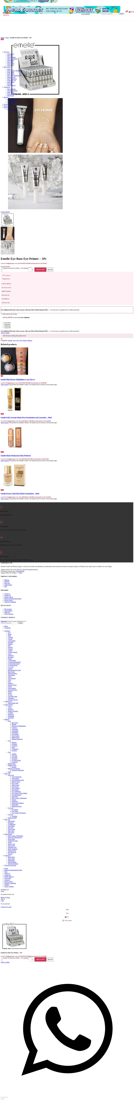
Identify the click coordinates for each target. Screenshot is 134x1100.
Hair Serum (10, 54)
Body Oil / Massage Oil (14, 75)
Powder (9, 84)
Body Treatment (12, 79)
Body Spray (10, 94)
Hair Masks (10, 60)
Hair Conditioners (12, 59)
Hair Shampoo (11, 57)
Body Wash (10, 72)
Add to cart (40, 959)
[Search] (113, 11)
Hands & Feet (11, 77)
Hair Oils (10, 55)
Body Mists (10, 92)
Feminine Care (11, 80)
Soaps (9, 69)
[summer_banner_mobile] (31, 2)
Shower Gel (10, 82)
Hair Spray (10, 65)
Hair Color (10, 62)
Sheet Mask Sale (12, 109)
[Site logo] (6, 16)
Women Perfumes (12, 90)
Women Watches (12, 101)
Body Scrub (10, 74)
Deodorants (10, 95)
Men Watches (11, 99)
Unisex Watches (12, 102)
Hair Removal (11, 85)
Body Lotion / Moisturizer (14, 70)
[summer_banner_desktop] (62, 13)
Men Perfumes (11, 89)
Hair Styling (10, 63)
